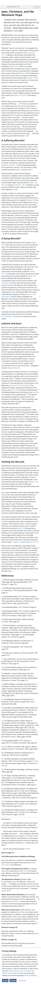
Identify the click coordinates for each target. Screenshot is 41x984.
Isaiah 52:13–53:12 (20, 95)
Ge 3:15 (14, 390)
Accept (5, 980)
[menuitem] (2, 2)
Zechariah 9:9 (6, 283)
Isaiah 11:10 (34, 482)
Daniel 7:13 (32, 276)
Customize (22, 980)
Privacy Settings (31, 975)
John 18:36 (25, 73)
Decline (13, 980)
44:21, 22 (14, 165)
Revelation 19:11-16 (31, 542)
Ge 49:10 (27, 385)
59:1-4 (4, 185)
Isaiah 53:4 (5, 891)
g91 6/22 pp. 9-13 (13, 7)
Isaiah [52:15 (15, 901)
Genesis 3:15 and (17, 385)
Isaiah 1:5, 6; (33, 183)
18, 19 (24, 185)
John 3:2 (22, 528)
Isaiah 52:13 (23, 871)
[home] (2, 2)
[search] (38, 2)
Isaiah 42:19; (6, 165)
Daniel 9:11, (17, 185)
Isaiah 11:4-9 (32, 78)
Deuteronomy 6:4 (13, 368)
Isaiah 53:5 (31, 200)
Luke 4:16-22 (15, 66)
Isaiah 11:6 (18, 542)
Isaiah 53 (19, 170)
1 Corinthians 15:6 (8, 316)
